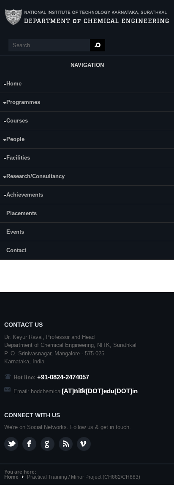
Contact (16, 250)
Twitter (11, 444)
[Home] (87, 17)
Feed (66, 444)
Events (15, 232)
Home (11, 84)
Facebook (29, 444)
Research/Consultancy (32, 177)
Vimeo (84, 444)
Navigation (87, 65)
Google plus (47, 444)
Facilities (15, 159)
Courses (14, 121)
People (12, 140)
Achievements (21, 196)
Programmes (20, 103)
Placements (21, 213)
